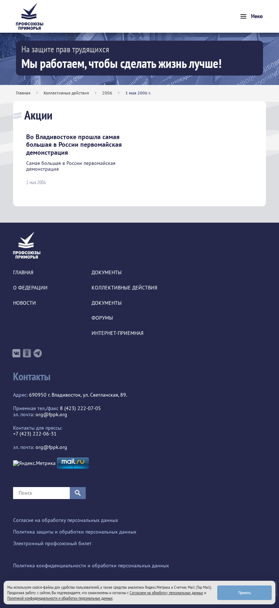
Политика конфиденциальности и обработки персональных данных (91, 566)
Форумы (102, 318)
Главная (23, 93)
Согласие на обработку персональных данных (65, 520)
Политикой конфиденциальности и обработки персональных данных (60, 598)
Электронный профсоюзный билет (52, 543)
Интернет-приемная (117, 333)
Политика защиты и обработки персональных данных (74, 532)
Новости (24, 303)
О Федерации (30, 288)
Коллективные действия (66, 93)
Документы (107, 272)
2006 (107, 93)
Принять (244, 592)
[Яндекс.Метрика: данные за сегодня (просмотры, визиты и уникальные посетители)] (34, 463)
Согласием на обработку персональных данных (166, 592)
